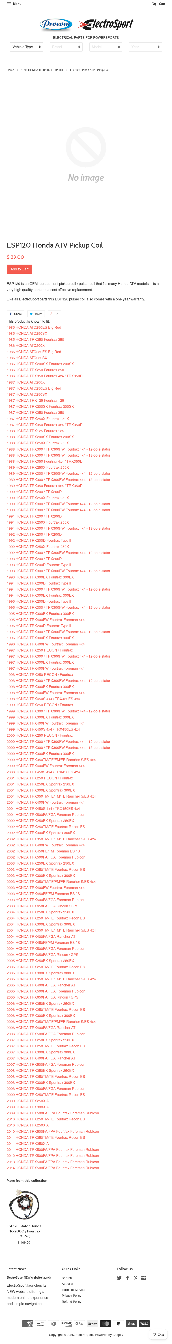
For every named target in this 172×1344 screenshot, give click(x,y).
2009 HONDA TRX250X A (28, 1100)
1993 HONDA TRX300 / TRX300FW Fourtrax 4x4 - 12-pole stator (58, 570)
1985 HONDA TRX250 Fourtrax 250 (35, 339)
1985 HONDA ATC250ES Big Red (34, 327)
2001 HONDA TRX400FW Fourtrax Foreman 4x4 (46, 802)
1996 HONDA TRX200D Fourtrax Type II (39, 625)
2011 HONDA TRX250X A (28, 1143)
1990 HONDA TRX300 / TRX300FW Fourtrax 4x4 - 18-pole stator (58, 509)
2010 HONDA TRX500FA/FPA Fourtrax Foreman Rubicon (53, 1131)
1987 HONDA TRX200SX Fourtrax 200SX (40, 406)
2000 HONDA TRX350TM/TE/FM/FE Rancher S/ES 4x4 (51, 759)
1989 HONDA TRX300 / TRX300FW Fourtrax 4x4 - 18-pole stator (58, 479)
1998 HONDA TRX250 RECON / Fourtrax (40, 674)
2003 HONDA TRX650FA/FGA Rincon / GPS (42, 905)
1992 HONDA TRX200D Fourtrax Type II (39, 540)
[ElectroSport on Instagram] (143, 1278)
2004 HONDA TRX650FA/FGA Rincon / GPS (42, 954)
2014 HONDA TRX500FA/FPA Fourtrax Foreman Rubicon (53, 1167)
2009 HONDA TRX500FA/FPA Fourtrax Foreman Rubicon (53, 1112)
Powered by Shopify (109, 1334)
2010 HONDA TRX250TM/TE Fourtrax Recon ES (46, 1119)
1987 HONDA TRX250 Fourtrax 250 (35, 412)
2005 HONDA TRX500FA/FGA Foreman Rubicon (46, 991)
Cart (161, 3)
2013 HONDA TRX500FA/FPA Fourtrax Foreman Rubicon (53, 1161)
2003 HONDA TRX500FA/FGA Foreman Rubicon (46, 899)
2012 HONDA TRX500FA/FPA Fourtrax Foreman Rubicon (53, 1155)
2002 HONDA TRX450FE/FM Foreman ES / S (43, 851)
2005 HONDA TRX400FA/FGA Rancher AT (41, 985)
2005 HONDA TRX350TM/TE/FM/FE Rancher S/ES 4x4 (51, 979)
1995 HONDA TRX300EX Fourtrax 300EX (40, 613)
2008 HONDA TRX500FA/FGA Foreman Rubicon (46, 1088)
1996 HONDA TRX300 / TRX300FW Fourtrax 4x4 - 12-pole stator (58, 631)
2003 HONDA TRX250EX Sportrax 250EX (40, 863)
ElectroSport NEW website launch (29, 1277)
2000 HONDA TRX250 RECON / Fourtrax (40, 735)
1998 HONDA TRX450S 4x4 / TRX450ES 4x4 (43, 698)
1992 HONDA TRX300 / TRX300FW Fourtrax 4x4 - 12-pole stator (58, 552)
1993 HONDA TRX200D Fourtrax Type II (39, 564)
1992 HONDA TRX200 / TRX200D (34, 534)
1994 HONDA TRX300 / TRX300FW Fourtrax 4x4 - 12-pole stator (58, 589)
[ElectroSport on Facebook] (127, 1278)
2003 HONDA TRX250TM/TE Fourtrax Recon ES (46, 869)
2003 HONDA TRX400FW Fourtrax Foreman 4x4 (46, 887)
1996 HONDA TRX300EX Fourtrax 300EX (40, 637)
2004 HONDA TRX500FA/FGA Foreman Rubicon (46, 948)
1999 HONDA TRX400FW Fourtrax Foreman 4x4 (46, 723)
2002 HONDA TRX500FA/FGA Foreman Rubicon (46, 857)
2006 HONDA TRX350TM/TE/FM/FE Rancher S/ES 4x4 (51, 1021)
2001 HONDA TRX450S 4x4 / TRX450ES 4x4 (43, 808)
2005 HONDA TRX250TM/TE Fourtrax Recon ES (46, 966)
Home (10, 70)
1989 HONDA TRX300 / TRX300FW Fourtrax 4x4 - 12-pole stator (58, 473)
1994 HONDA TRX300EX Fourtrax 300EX (40, 595)
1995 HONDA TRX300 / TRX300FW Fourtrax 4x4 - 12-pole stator (58, 607)
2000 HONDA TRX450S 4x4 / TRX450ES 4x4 (43, 771)
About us (68, 1283)
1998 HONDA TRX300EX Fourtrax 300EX (40, 686)
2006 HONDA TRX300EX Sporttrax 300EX (41, 1015)
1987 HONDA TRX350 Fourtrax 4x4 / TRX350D (45, 424)
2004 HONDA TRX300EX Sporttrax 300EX (41, 924)
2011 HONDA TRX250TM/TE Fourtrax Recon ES (46, 1137)
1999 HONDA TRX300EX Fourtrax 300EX (40, 717)
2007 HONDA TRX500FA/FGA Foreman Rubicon (46, 1064)
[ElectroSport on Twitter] (119, 1278)
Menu (17, 3)
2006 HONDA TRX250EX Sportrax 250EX (40, 1003)
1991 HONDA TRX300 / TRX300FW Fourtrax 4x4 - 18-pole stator (58, 528)
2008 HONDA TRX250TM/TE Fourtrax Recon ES (46, 1076)
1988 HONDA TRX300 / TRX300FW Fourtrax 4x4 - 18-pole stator (58, 455)
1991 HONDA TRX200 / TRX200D (34, 516)
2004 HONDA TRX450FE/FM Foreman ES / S (43, 942)
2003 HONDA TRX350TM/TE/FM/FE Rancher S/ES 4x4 (51, 881)
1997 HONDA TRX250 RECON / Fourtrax (40, 650)
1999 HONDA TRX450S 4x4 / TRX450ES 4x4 (43, 729)
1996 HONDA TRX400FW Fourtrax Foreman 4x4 (46, 644)
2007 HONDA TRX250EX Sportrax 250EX (40, 1039)
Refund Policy (71, 1301)
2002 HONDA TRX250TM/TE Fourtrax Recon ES (46, 826)
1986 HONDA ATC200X (26, 345)
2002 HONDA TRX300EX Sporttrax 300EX (41, 832)
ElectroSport (84, 1334)
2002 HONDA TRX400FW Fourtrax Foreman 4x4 (46, 845)
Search (67, 1277)
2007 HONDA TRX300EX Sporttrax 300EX (41, 1052)
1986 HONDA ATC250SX (27, 357)
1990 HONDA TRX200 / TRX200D (34, 491)
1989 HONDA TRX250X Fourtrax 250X (38, 467)
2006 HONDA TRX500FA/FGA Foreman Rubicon (46, 1033)
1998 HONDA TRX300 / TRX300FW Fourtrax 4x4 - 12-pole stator (58, 680)
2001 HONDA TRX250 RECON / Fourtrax (40, 778)
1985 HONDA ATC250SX (27, 333)
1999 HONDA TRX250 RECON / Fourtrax (40, 704)
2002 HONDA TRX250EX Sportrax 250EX (40, 820)
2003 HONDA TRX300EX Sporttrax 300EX (41, 875)
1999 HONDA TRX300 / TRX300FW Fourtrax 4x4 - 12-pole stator (58, 711)
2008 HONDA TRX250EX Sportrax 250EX (40, 1070)
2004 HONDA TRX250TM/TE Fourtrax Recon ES (46, 918)
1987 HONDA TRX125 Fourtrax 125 (35, 400)
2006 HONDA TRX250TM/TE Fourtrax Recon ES (46, 1009)
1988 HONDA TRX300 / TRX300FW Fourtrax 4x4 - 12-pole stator (58, 449)
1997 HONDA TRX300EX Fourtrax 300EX (40, 662)
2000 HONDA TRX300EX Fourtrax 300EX (40, 753)
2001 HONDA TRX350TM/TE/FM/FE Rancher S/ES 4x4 (51, 796)
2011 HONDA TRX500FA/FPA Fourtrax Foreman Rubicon (53, 1149)
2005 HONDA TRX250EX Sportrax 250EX (40, 960)
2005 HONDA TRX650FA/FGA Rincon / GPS (42, 997)
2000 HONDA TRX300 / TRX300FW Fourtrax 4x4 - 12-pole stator (58, 741)
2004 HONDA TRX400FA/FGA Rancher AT (41, 936)
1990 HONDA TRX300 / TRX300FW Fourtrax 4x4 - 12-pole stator (58, 503)
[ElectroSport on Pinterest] (135, 1278)
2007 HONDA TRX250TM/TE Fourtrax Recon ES (46, 1045)
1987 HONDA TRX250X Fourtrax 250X (38, 418)
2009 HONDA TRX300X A (28, 1106)
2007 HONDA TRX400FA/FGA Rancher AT (41, 1058)
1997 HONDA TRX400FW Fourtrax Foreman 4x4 (46, 668)
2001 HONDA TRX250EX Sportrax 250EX (40, 784)
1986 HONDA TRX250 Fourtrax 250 (35, 369)
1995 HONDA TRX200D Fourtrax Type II (39, 601)
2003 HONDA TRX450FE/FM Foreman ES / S (43, 893)
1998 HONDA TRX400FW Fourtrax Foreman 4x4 (46, 692)
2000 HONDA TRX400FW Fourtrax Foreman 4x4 (46, 765)
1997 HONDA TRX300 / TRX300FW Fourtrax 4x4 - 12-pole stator (58, 656)
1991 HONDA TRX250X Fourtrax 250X (38, 522)
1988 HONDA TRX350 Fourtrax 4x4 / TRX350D (45, 461)
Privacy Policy (71, 1295)
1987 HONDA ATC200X (26, 382)
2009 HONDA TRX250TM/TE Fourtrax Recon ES (46, 1094)
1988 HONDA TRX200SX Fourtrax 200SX (40, 436)
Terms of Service (73, 1289)
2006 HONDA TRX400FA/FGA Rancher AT (41, 1027)
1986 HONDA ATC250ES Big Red (34, 351)
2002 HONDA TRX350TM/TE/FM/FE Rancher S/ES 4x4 (51, 838)
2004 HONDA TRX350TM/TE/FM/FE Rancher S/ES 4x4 (51, 930)
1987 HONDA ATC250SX (27, 394)
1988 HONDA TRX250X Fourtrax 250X (38, 442)
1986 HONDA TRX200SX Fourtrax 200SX (40, 363)
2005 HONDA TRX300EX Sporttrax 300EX (41, 972)
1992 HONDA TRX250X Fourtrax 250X (38, 546)
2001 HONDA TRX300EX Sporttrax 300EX (41, 790)
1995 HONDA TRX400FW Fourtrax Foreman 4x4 (46, 619)
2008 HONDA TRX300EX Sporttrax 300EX (41, 1082)
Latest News (16, 1269)
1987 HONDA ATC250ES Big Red (34, 388)
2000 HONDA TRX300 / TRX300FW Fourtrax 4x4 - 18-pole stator (58, 747)
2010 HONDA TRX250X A (28, 1125)
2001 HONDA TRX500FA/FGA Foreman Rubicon (46, 814)
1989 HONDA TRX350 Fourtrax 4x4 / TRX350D (45, 485)
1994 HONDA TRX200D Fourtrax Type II (39, 583)
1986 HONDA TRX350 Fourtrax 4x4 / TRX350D (45, 375)
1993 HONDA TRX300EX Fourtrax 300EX (40, 577)
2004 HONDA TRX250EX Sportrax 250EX (40, 912)
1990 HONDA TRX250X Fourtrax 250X (38, 497)
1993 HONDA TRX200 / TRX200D (42, 70)
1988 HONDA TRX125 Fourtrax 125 (35, 430)
